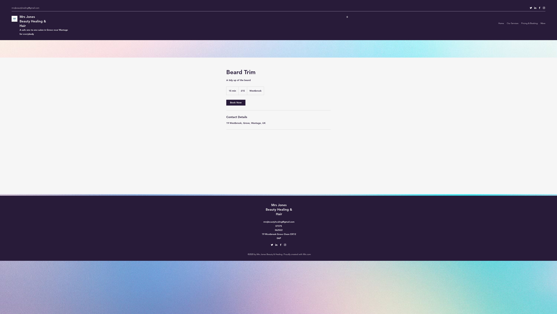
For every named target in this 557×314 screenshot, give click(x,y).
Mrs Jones (27, 17)
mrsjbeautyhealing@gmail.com (25, 8)
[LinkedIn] (535, 7)
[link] (235, 103)
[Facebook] (539, 7)
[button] (347, 16)
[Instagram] (543, 7)
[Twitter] (530, 7)
